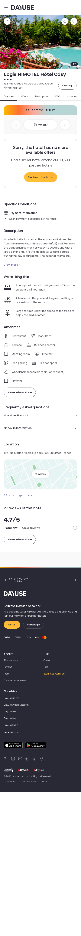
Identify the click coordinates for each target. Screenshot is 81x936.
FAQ (57, 96)
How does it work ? (16, 415)
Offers (24, 96)
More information (20, 392)
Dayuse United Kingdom (16, 704)
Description (41, 96)
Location (72, 96)
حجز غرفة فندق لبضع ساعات (18, 580)
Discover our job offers (15, 680)
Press (6, 673)
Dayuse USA (10, 711)
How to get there (20, 495)
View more (11, 264)
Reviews (8, 667)
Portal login (33, 624)
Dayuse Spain (11, 725)
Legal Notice (10, 781)
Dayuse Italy (10, 718)
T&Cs (44, 781)
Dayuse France (11, 698)
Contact (48, 660)
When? (42, 125)
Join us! (12, 624)
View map (67, 85)
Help (46, 667)
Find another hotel (40, 177)
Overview (9, 96)
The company (11, 660)
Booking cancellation (54, 673)
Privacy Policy (29, 781)
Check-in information (18, 428)
